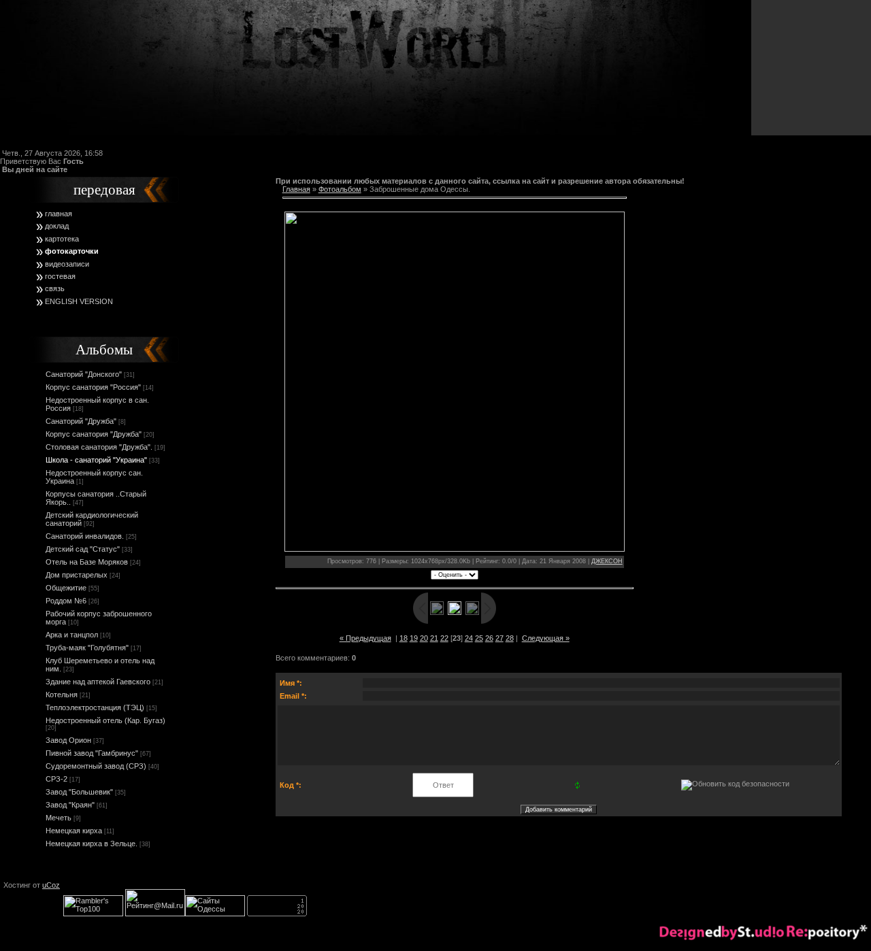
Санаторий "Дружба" (81, 421)
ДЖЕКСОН (607, 561)
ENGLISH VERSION (79, 301)
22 (444, 638)
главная (58, 214)
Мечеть (58, 818)
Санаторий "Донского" (84, 374)
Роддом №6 (66, 601)
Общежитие (66, 588)
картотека (62, 239)
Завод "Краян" (70, 805)
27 (499, 638)
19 (414, 638)
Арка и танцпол (72, 635)
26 (489, 638)
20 (424, 638)
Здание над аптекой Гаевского (98, 682)
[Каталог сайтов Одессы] (215, 914)
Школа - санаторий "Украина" (96, 460)
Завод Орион (68, 740)
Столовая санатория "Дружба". (99, 447)
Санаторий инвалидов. (85, 536)
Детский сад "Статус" (83, 549)
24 (469, 638)
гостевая (60, 276)
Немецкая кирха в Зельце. (91, 843)
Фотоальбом (339, 189)
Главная (296, 189)
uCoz (51, 885)
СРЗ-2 (56, 779)
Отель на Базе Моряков (87, 562)
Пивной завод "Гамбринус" (92, 753)
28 (510, 638)
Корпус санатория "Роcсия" (93, 387)
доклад (57, 226)
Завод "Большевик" (79, 792)
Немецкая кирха (74, 831)
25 (479, 638)
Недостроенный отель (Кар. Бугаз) (105, 720)
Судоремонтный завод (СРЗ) (96, 766)
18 (403, 638)
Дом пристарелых (77, 575)
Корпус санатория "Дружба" (94, 434)
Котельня (62, 694)
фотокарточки (72, 251)
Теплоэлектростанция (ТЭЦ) (95, 707)
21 (434, 638)
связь (55, 288)
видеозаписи (67, 264)
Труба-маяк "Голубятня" (87, 648)
